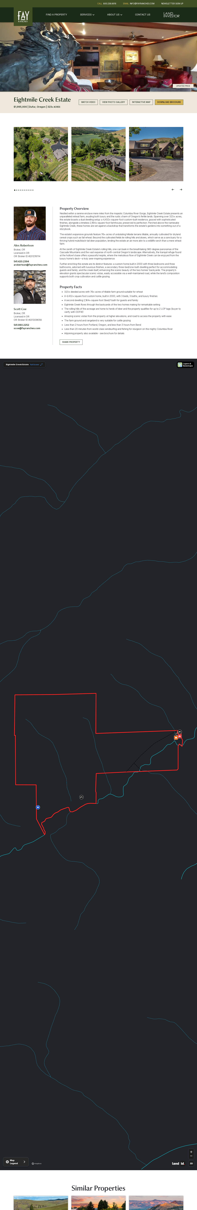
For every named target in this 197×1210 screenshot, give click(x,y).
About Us (113, 14)
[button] (41, 154)
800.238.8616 (109, 3)
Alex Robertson (24, 245)
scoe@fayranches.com (27, 328)
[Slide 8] (28, 190)
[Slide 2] (16, 190)
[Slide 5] (22, 190)
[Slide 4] (20, 190)
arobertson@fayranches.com (30, 264)
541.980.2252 (21, 324)
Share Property (71, 342)
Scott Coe (20, 309)
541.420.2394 (21, 261)
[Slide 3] (18, 190)
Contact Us (142, 14)
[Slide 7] (26, 190)
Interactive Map (141, 102)
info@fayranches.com (142, 3)
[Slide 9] (30, 190)
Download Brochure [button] (169, 102)
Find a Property (56, 14)
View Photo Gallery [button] (113, 102)
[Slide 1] (14, 190)
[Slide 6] (24, 190)
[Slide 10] (32, 190)
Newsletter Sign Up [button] (172, 3)
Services (86, 14)
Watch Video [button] (88, 102)
